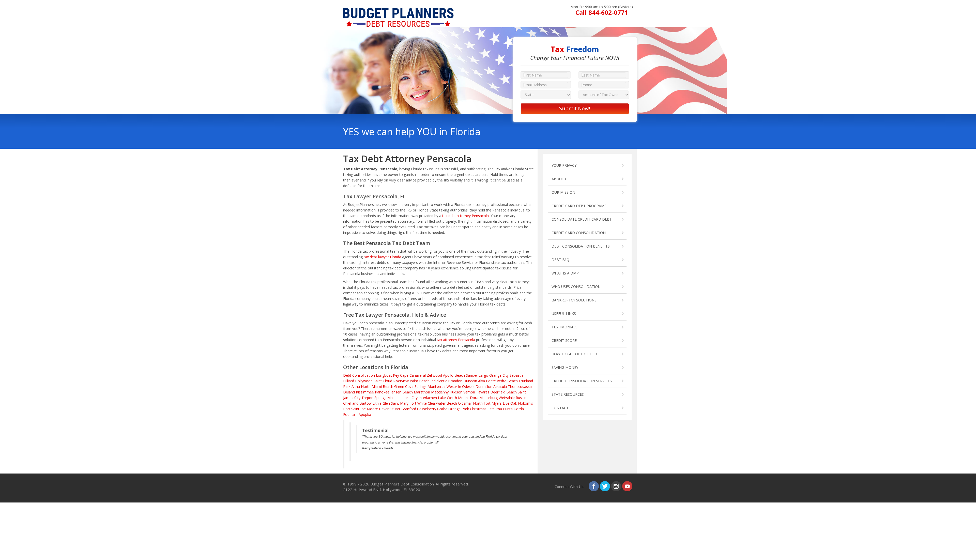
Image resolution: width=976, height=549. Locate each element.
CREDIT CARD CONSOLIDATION (579, 232)
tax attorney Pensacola (456, 339)
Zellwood (434, 375)
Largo (483, 375)
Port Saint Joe (354, 408)
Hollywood (364, 380)
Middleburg (488, 397)
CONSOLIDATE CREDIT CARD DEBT (582, 219)
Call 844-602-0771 (601, 12)
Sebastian (518, 375)
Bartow (365, 403)
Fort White (418, 403)
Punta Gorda (513, 408)
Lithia (377, 403)
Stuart (395, 408)
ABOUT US (561, 178)
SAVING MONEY (565, 367)
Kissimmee (365, 392)
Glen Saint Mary (395, 403)
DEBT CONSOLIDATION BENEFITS (581, 246)
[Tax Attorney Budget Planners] (398, 10)
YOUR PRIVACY (564, 165)
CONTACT (560, 407)
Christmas (478, 408)
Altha (356, 386)
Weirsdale (507, 397)
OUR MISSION (563, 192)
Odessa (468, 386)
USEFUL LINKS (564, 313)
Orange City (499, 375)
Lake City (410, 397)
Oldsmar (465, 403)
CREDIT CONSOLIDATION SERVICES (582, 380)
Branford (408, 408)
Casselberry (426, 408)
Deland (349, 392)
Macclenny (440, 392)
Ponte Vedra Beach (502, 380)
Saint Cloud (383, 380)
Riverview (401, 380)
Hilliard (348, 380)
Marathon (422, 392)
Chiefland (350, 403)
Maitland (394, 397)
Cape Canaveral (413, 375)
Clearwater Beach (442, 403)
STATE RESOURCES (568, 394)
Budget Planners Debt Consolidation (402, 483)
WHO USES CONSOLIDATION (576, 286)
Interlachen (428, 397)
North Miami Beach (377, 386)
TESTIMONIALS (564, 327)
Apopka (365, 414)
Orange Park (458, 408)
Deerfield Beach (503, 392)
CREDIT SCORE (564, 340)
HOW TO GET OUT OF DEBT (575, 354)
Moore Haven (378, 408)
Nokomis (525, 403)
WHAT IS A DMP (565, 273)
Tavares (482, 392)
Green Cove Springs (410, 386)
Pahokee (382, 392)
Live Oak (510, 403)
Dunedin (470, 380)
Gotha (442, 408)
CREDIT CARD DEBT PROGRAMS (579, 205)
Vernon (469, 392)
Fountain (350, 414)
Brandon (455, 380)
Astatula (500, 386)
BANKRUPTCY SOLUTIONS (574, 300)
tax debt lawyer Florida (382, 256)
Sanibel (472, 375)
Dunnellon (484, 386)
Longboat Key (387, 375)
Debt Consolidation (359, 375)
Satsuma (494, 408)
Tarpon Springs (373, 397)
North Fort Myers (487, 403)
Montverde (437, 386)
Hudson (456, 392)
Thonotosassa (520, 386)
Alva (481, 380)
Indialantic (439, 380)
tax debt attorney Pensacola (465, 215)
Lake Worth (447, 397)
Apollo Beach (454, 375)
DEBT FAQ (560, 259)
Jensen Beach (401, 392)
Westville (454, 386)
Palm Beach (420, 380)
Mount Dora (468, 397)
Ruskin (521, 397)
